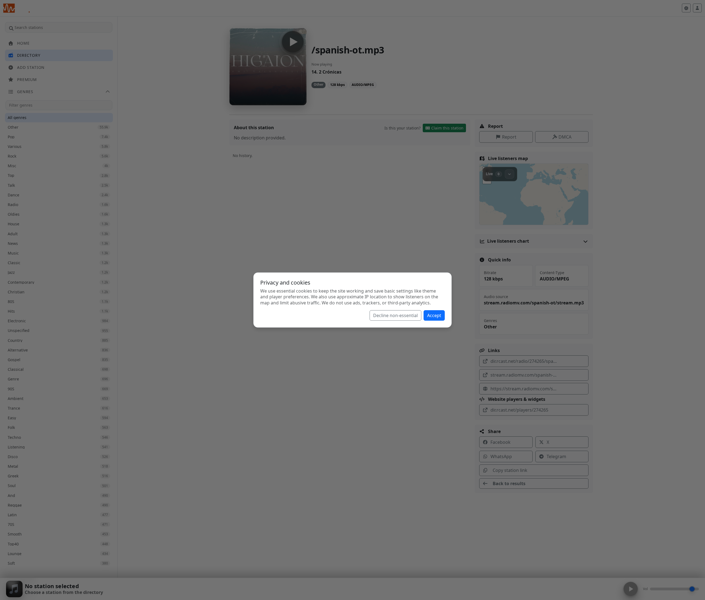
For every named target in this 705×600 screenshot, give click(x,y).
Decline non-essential (395, 315)
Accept (434, 315)
